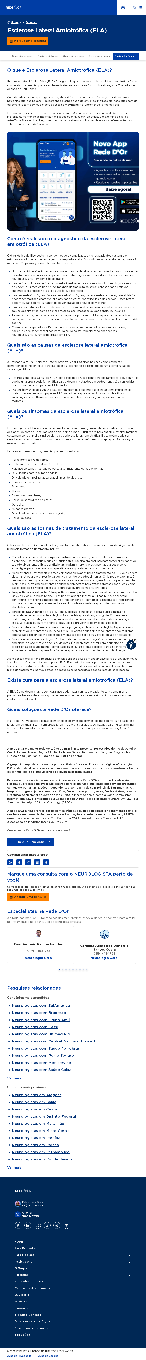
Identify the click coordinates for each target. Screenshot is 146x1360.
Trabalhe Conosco (28, 1315)
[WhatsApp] (57, 1225)
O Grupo (21, 1268)
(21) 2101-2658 (33, 1205)
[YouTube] (66, 1225)
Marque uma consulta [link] (30, 41)
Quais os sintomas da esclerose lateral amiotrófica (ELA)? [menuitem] (50, 56)
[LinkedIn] (28, 1225)
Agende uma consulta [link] (30, 897)
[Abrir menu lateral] (141, 7)
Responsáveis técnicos (31, 1328)
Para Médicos (24, 1255)
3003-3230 (30, 1216)
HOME (19, 1241)
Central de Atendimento (33, 1288)
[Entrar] (123, 7)
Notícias (21, 1301)
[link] (30, 842)
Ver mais (14, 1078)
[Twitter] (47, 1225)
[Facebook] (18, 1225)
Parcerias (21, 1275)
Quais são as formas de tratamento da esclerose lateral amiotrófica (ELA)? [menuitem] (75, 56)
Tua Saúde (22, 1335)
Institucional (24, 1261)
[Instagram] (37, 1225)
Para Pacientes (26, 1248)
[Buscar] (135, 7)
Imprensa (21, 1308)
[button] (135, 641)
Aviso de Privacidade (19, 1356)
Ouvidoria (22, 1295)
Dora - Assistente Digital (33, 1321)
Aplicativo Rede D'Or (30, 1281)
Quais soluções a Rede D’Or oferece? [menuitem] (127, 56)
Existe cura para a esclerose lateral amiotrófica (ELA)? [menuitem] (101, 56)
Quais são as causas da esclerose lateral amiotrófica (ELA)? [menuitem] (24, 56)
